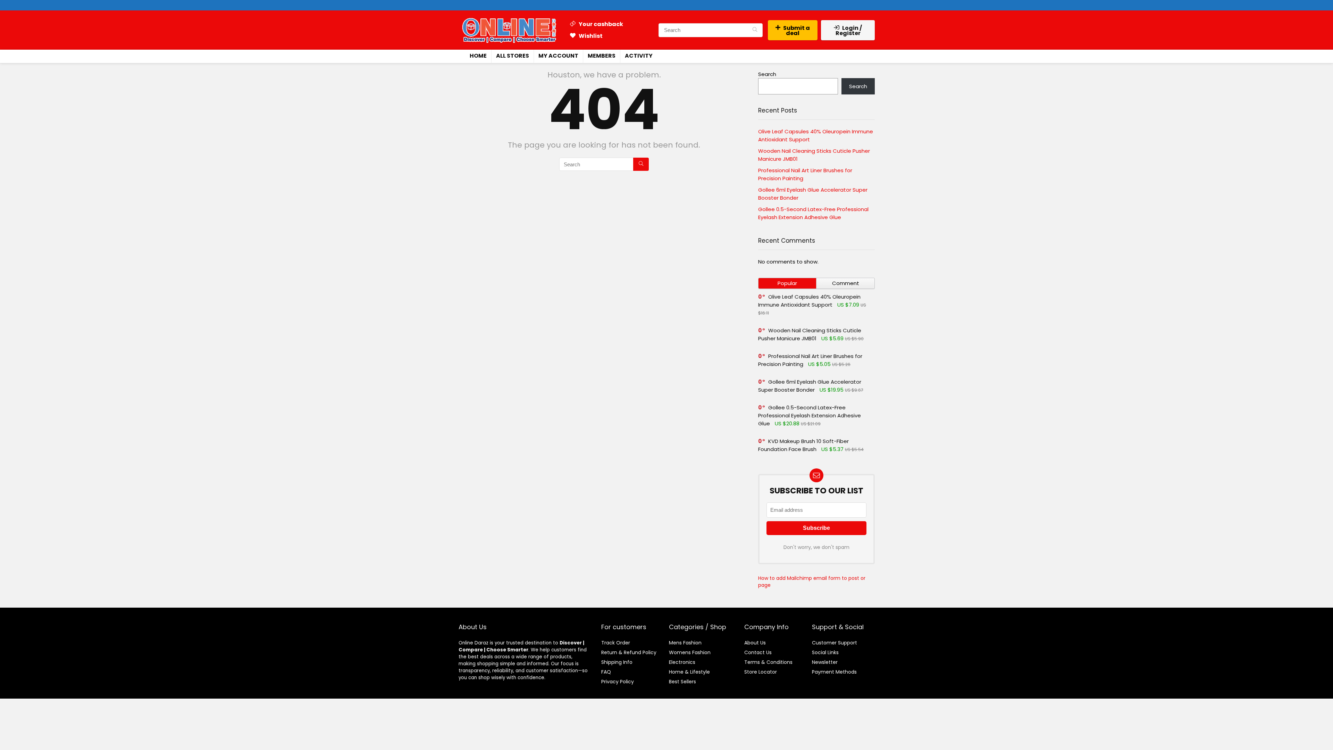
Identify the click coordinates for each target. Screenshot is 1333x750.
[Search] (755, 30)
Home (478, 56)
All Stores (512, 56)
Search (767, 74)
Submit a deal (796, 30)
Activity (639, 56)
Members (601, 56)
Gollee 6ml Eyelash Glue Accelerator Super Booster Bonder (809, 385)
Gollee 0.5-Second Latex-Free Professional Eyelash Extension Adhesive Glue (809, 415)
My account (558, 56)
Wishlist (590, 36)
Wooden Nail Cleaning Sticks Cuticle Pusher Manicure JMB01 (809, 334)
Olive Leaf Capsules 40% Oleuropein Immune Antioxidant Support (809, 300)
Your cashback (600, 24)
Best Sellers (682, 681)
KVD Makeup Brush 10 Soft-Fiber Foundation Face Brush (803, 445)
